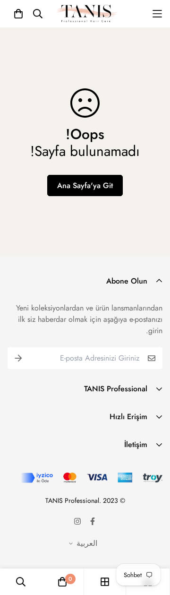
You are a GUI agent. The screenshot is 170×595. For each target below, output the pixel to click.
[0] (62, 581)
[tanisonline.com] (87, 13)
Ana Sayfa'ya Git (85, 185)
